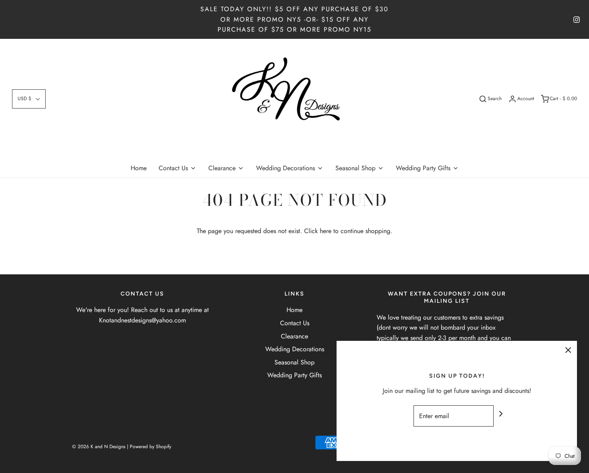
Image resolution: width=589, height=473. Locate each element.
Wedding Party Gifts (294, 375)
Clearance (294, 336)
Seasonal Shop (294, 362)
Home (139, 168)
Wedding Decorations (294, 349)
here (325, 230)
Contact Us (294, 323)
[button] (29, 98)
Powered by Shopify (150, 446)
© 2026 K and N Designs (98, 446)
